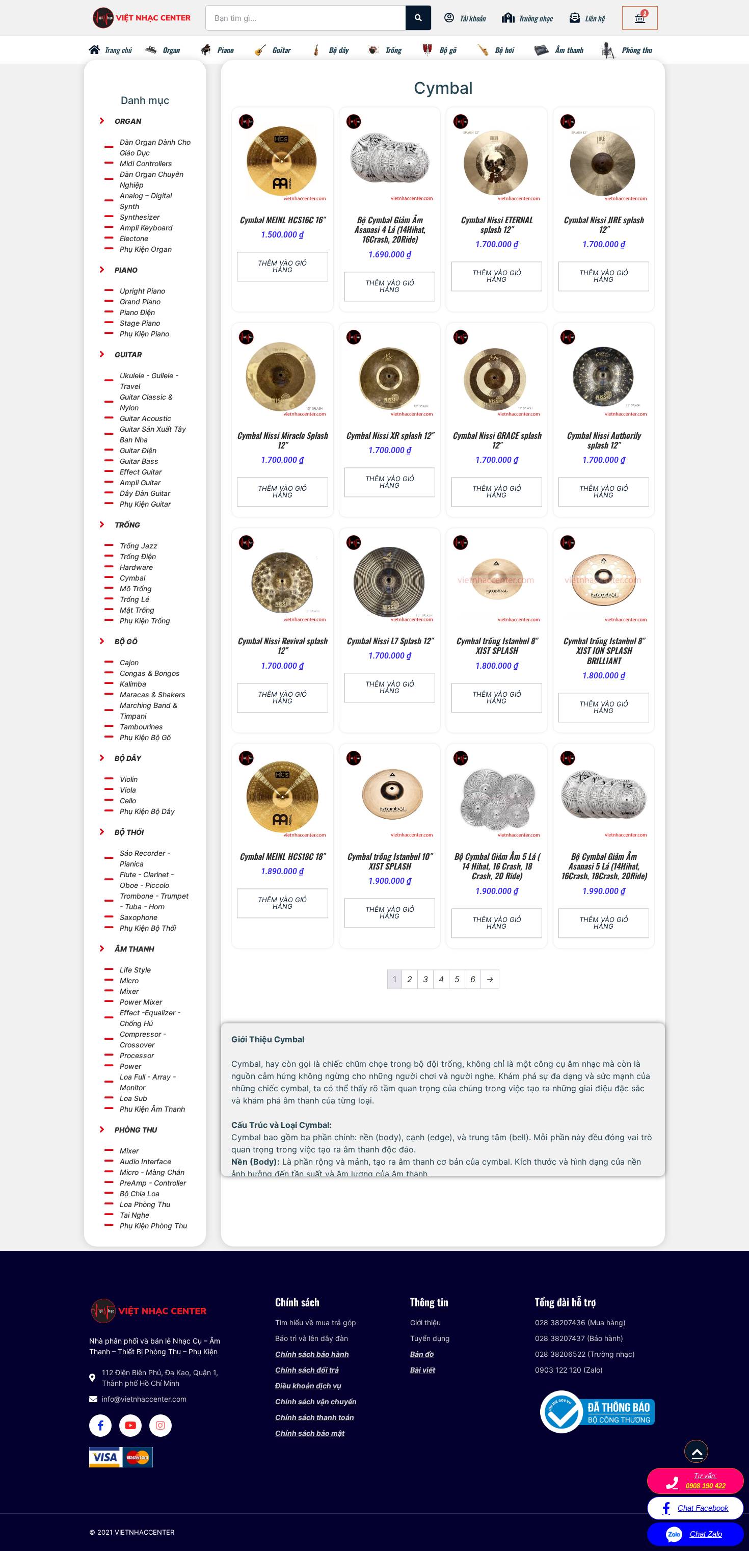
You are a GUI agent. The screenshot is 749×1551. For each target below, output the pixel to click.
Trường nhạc (535, 18)
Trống (393, 49)
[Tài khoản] (449, 18)
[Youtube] (130, 1425)
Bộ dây (338, 49)
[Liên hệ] (575, 18)
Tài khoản (473, 18)
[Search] (418, 18)
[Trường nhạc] (508, 18)
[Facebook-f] (100, 1425)
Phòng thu (637, 49)
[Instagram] (160, 1425)
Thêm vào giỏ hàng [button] (282, 266)
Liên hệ (594, 18)
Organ (171, 49)
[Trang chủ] (94, 50)
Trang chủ (117, 49)
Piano (225, 49)
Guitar (281, 49)
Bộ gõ (447, 49)
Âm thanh (569, 49)
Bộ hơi (504, 49)
